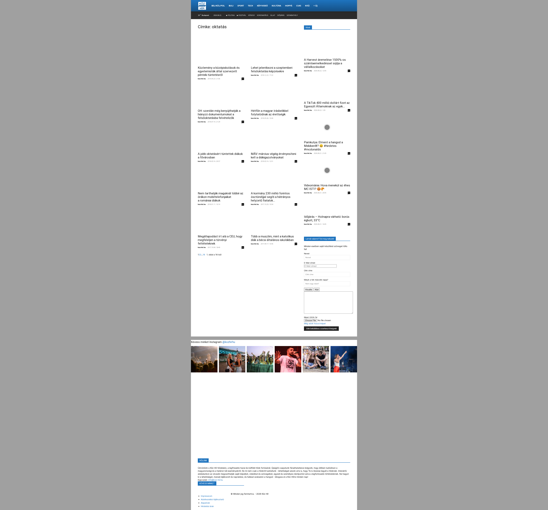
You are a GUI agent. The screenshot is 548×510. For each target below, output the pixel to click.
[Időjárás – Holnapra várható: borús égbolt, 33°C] (327, 205)
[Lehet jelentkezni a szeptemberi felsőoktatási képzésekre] (274, 53)
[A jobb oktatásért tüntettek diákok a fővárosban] (221, 139)
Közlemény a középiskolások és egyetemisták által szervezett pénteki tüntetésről (219, 72)
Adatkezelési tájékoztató (212, 499)
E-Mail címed (309, 263)
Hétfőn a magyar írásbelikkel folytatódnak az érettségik (269, 113)
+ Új (316, 5)
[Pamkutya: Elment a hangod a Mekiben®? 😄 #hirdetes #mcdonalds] (327, 127)
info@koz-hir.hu (215, 480)
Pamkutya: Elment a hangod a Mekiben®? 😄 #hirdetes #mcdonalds (323, 146)
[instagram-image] (204, 359)
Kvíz (307, 5)
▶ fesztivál (241, 15)
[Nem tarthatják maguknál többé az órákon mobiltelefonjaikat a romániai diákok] (221, 179)
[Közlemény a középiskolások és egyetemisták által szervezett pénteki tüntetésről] (221, 53)
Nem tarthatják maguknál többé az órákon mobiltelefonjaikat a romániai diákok (220, 197)
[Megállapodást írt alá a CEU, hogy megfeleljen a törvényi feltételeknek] (221, 222)
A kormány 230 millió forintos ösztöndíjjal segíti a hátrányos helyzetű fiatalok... (270, 197)
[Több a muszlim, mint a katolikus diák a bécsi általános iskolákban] (274, 222)
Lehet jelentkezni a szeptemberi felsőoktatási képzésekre (271, 70)
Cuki (298, 5)
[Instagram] (198, 491)
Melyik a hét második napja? (316, 280)
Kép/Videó (262, 5)
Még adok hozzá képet (315, 323)
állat (272, 15)
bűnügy (251, 15)
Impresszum (206, 496)
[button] (346, 6)
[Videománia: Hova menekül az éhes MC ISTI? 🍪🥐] (327, 170)
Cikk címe (308, 270)
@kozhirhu (228, 342)
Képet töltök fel (310, 317)
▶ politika (230, 15)
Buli (231, 5)
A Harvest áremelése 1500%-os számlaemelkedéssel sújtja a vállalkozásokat (325, 63)
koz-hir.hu (202, 79)
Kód (317, 289)
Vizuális (308, 289)
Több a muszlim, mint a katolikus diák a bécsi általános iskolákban (272, 238)
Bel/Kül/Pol (218, 5)
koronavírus (262, 15)
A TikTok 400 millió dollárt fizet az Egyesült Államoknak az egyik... (327, 104)
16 (204, 255)
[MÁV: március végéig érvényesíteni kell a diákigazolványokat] (274, 139)
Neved (306, 254)
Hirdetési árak (207, 506)
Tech (250, 5)
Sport (240, 5)
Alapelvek (205, 503)
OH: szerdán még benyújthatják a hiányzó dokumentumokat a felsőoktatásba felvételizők (219, 115)
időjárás (280, 15)
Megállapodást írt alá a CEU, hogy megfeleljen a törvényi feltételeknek (220, 240)
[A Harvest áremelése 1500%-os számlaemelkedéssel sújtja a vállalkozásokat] (327, 44)
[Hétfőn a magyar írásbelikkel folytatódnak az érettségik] (274, 96)
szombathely (292, 15)
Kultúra (276, 5)
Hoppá (288, 5)
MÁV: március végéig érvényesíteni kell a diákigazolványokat (273, 156)
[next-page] (206, 255)
